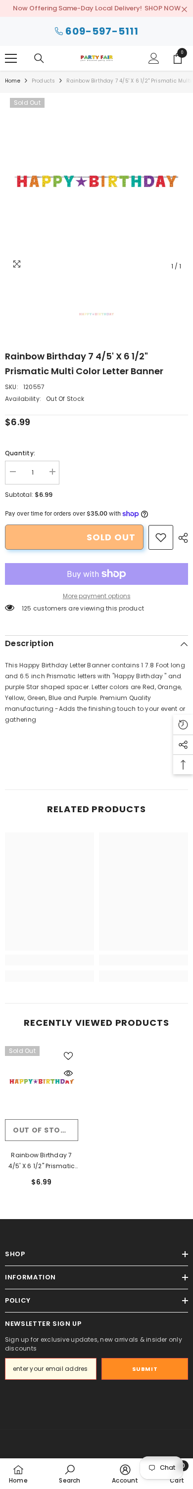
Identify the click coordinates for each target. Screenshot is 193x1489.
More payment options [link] (97, 596)
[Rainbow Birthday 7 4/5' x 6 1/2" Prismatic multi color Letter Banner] (41, 1082)
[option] (96, 184)
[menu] (11, 58)
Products (43, 81)
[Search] (39, 58)
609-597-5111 (102, 31)
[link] (160, 537)
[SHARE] (180, 538)
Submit (144, 1369)
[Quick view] (68, 1073)
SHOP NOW (163, 8)
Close (184, 9)
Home (12, 81)
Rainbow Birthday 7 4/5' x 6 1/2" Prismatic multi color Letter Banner (41, 1161)
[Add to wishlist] (68, 1056)
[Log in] (153, 58)
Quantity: (20, 453)
